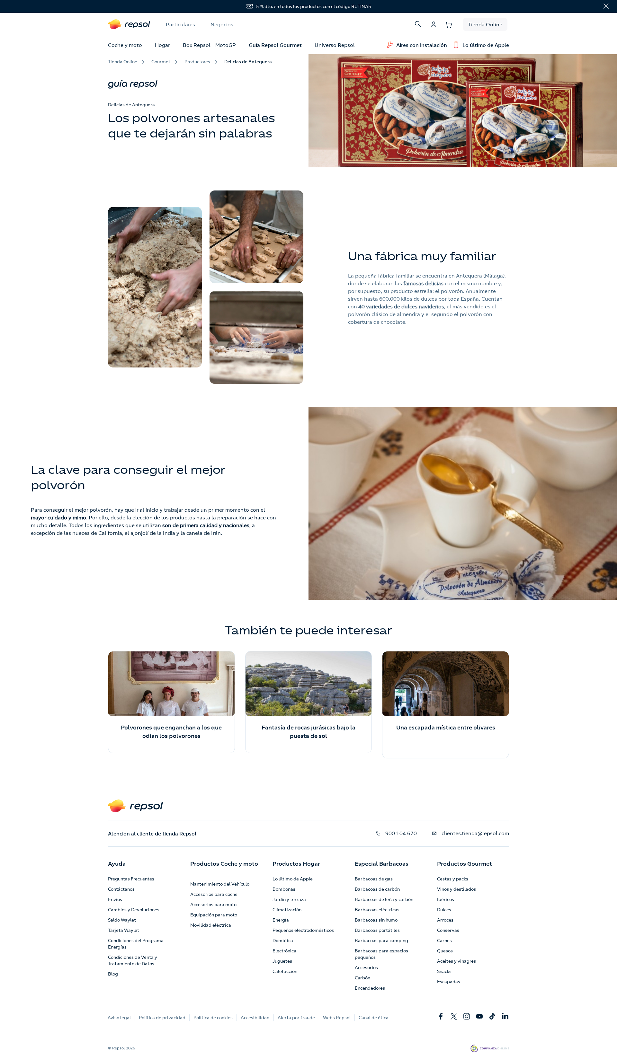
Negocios (221, 24)
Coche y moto (125, 45)
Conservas (448, 930)
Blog (113, 974)
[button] (117, 864)
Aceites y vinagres (456, 961)
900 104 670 (401, 833)
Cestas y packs (452, 879)
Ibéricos (445, 899)
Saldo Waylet (122, 920)
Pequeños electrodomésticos (303, 930)
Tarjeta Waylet (123, 930)
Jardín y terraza (289, 899)
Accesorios (366, 967)
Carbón (362, 978)
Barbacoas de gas (374, 879)
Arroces (445, 920)
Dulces (444, 910)
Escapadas (448, 982)
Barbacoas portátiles (377, 930)
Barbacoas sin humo (376, 920)
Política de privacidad (162, 1017)
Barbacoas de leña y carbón (384, 899)
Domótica (283, 940)
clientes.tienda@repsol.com (475, 833)
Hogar (162, 45)
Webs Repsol (337, 1017)
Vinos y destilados (456, 889)
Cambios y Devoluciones (133, 910)
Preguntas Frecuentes (131, 879)
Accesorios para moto (213, 904)
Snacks (444, 971)
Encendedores (370, 988)
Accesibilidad (255, 1017)
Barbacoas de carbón (377, 889)
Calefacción (285, 971)
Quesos (445, 951)
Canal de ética (374, 1017)
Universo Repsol (335, 45)
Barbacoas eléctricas (377, 910)
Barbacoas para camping (381, 940)
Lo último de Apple (293, 879)
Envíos (115, 899)
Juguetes (282, 961)
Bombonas (284, 889)
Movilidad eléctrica (210, 925)
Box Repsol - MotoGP (209, 45)
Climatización (287, 910)
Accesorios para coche (213, 894)
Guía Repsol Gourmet (275, 45)
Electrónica (284, 951)
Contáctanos (121, 889)
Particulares (180, 24)
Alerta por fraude (296, 1017)
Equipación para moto (213, 915)
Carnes (444, 940)
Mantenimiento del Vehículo (219, 884)
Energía (281, 920)
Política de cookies (213, 1017)
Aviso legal (119, 1017)
